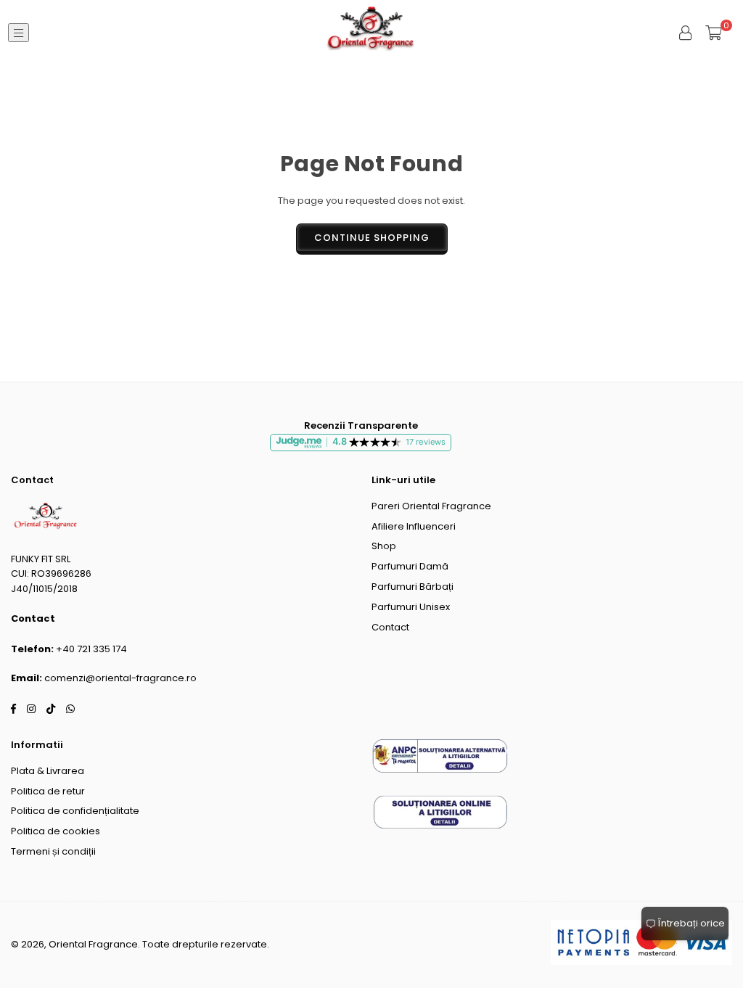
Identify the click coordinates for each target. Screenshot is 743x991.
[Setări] (686, 33)
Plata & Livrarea (47, 771)
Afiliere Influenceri (414, 526)
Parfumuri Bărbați (412, 586)
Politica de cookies (55, 831)
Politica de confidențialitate (75, 811)
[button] (713, 33)
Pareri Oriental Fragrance (431, 506)
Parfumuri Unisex (411, 607)
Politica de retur (48, 791)
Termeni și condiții (53, 851)
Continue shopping (372, 237)
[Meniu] (18, 33)
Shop (384, 546)
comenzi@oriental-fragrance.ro (120, 678)
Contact (390, 627)
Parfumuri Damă (410, 566)
